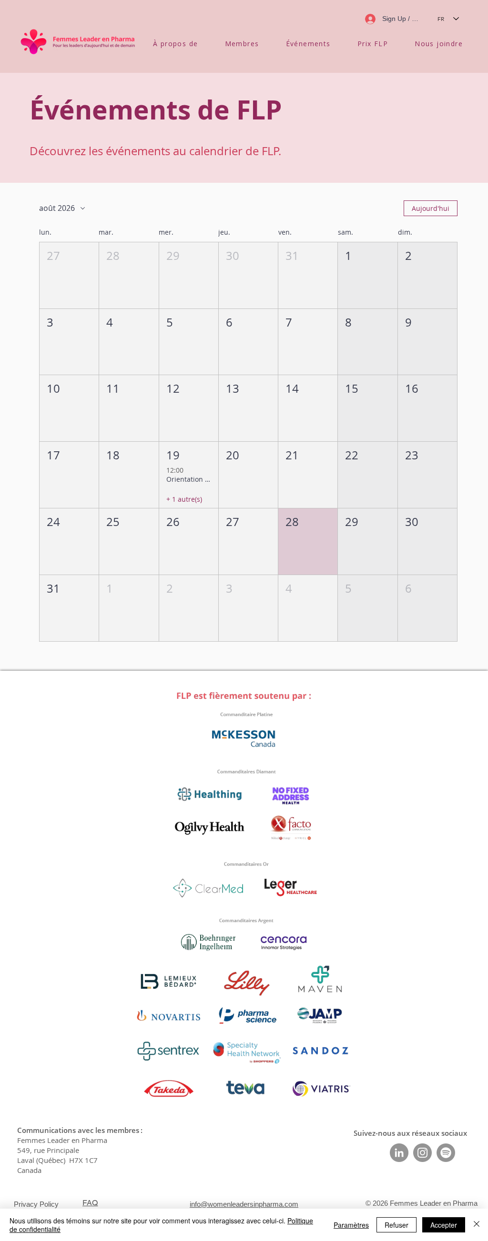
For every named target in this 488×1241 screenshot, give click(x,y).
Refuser (396, 1225)
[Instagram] (422, 1152)
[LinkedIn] (399, 1152)
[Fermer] (476, 1224)
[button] (175, 43)
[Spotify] (446, 1152)
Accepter (443, 1225)
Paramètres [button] (351, 1225)
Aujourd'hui (430, 208)
